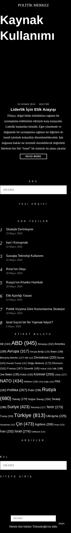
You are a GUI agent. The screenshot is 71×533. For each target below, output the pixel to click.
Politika (17, 390)
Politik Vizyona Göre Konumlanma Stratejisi (35, 309)
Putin (34, 390)
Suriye (18, 406)
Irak (57, 368)
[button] (62, 189)
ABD (24, 343)
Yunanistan (7, 425)
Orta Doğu (46, 382)
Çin (25, 423)
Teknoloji (38, 407)
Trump (6, 416)
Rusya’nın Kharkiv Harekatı (24, 282)
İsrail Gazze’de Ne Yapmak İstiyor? (30, 322)
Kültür (44, 104)
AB (5, 343)
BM (29, 358)
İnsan (59, 425)
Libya (61, 374)
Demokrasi (45, 357)
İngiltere (44, 424)
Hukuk (46, 368)
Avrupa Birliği (40, 351)
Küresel (44, 374)
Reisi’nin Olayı (16, 269)
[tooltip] (27, 510)
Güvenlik (32, 368)
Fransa (15, 368)
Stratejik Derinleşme (19, 229)
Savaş (19, 399)
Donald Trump (16, 363)
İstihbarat (38, 432)
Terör (54, 407)
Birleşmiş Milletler (12, 357)
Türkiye (29, 415)
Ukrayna (56, 416)
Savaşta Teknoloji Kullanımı (24, 255)
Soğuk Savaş (39, 399)
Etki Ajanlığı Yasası (19, 295)
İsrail (23, 431)
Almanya (46, 344)
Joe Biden (10, 374)
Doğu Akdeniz (39, 363)
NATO (11, 381)
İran (7, 431)
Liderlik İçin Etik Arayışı (33, 109)
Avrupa (18, 351)
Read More (33, 156)
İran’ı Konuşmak (17, 242)
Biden (57, 351)
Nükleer (31, 381)
